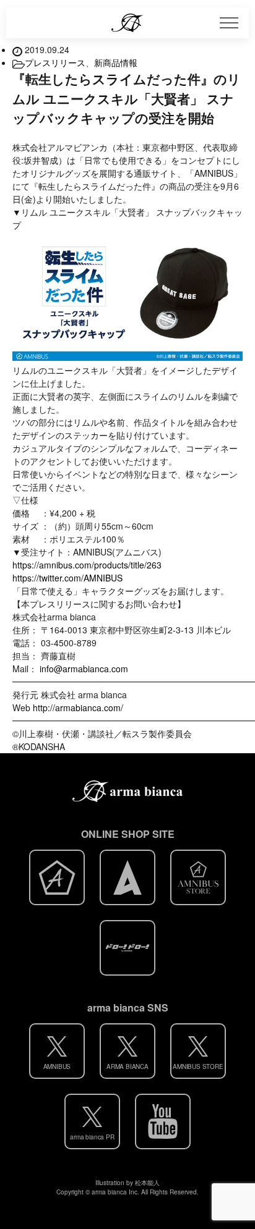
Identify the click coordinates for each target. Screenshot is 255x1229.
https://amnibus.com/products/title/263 (87, 565)
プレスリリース (55, 62)
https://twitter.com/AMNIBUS (67, 578)
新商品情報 (115, 62)
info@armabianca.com (84, 668)
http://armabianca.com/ (78, 707)
